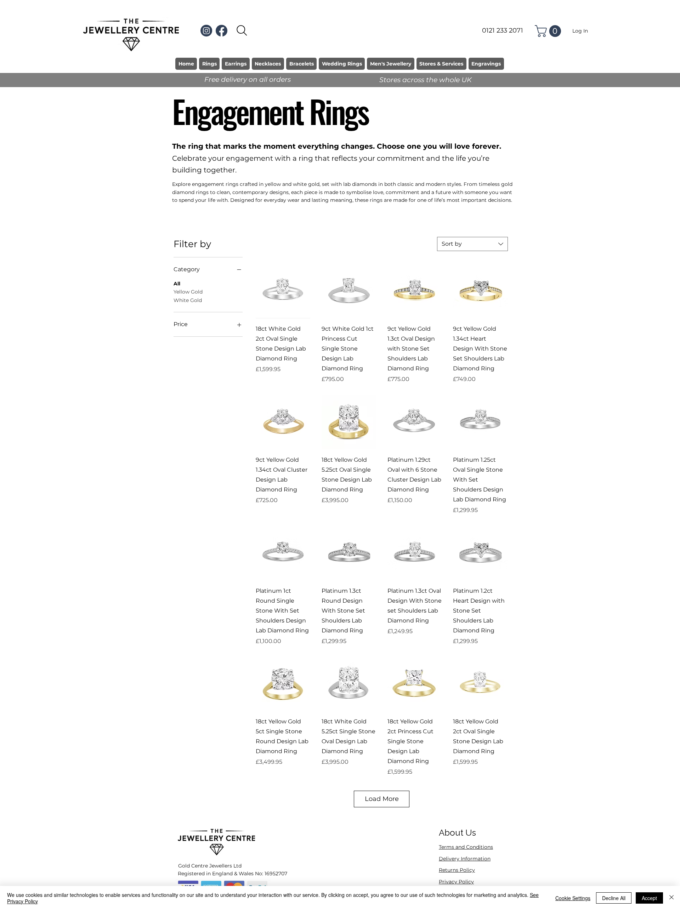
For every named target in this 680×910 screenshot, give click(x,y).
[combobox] (472, 244)
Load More (382, 799)
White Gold (188, 300)
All (177, 283)
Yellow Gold (188, 292)
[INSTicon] (206, 30)
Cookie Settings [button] (572, 898)
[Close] (671, 898)
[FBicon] (221, 30)
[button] (549, 31)
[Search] (241, 30)
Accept (649, 898)
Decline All (613, 898)
